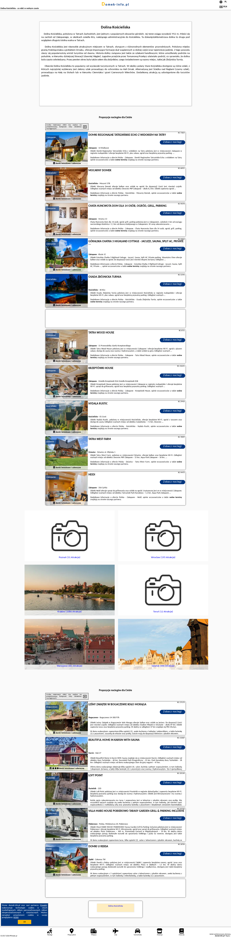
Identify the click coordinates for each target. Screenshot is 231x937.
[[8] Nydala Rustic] (66, 418)
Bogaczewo (51, 707)
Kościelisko (51, 173)
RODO (16, 918)
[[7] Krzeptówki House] (66, 382)
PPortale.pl (13, 936)
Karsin (49, 742)
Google (44, 905)
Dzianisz (50, 441)
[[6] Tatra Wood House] (66, 347)
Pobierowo (51, 813)
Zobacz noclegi (172, 142)
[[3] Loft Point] (66, 789)
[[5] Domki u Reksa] (66, 860)
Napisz (228, 936)
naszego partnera (151, 160)
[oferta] (54, 163)
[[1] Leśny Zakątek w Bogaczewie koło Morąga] (66, 718)
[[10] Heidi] (66, 489)
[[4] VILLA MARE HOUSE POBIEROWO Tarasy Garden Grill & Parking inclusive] (66, 825)
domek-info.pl (115, 4)
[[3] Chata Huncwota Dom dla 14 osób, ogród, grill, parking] (66, 220)
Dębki (49, 849)
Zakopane (51, 137)
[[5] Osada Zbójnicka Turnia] (66, 291)
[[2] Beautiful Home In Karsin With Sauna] (66, 754)
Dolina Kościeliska (115, 906)
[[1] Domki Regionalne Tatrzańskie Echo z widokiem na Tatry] (66, 149)
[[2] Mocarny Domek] (66, 184)
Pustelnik (50, 778)
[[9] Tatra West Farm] (66, 453)
